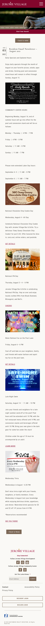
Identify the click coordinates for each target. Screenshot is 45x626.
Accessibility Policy (32, 587)
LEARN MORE (10, 446)
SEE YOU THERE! (11, 521)
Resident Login (22, 598)
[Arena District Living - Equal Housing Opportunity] (27, 562)
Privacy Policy (7, 590)
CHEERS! (8, 306)
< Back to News (14, 532)
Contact (5, 587)
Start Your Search (22, 31)
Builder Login (22, 605)
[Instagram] (22, 562)
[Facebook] (18, 562)
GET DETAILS (10, 244)
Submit (32, 579)
